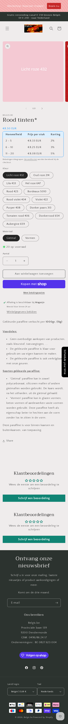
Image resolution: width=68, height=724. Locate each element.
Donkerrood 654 (49, 215)
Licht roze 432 (15, 175)
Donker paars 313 (40, 207)
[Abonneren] (57, 603)
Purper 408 (13, 207)
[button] (7, 28)
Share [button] (9, 440)
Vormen (30, 238)
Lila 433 (11, 183)
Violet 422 (42, 199)
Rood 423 (12, 191)
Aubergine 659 (16, 224)
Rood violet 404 (16, 199)
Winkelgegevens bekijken (22, 311)
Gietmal (11, 238)
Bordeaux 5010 (37, 191)
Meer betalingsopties (34, 293)
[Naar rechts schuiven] (42, 108)
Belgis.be (28, 717)
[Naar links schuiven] (26, 108)
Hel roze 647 (33, 183)
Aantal (6, 253)
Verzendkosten (30, 159)
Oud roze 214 (41, 175)
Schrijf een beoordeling (34, 498)
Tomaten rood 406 (18, 215)
